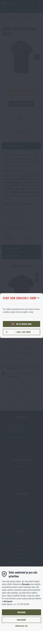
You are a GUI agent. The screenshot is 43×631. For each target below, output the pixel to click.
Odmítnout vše (21, 625)
